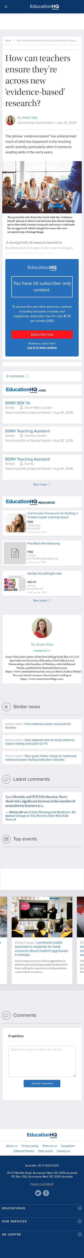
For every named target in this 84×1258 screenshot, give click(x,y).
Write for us (49, 1146)
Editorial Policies (24, 1151)
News (8, 40)
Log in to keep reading (42, 347)
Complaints (68, 1146)
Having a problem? (42, 1184)
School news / (38, 726)
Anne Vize (30, 117)
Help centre (45, 1151)
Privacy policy (30, 1146)
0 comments (15, 376)
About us (12, 1146)
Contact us (63, 1151)
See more (40, 484)
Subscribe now (42, 334)
